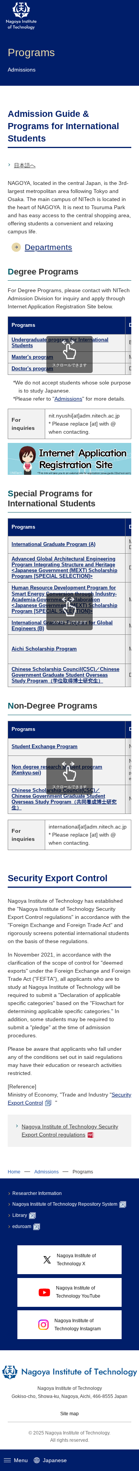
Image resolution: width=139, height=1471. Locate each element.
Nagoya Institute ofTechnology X (76, 1259)
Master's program (32, 357)
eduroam (21, 1226)
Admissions (68, 399)
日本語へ (25, 165)
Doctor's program (32, 368)
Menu (21, 1460)
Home (14, 1172)
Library (19, 1215)
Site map (69, 1413)
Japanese (55, 1460)
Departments (48, 247)
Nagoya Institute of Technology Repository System (64, 1204)
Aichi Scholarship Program (44, 649)
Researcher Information (37, 1193)
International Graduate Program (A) (53, 544)
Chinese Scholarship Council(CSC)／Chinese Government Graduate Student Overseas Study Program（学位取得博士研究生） (65, 675)
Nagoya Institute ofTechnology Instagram (77, 1324)
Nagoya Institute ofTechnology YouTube (78, 1292)
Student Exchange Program (45, 746)
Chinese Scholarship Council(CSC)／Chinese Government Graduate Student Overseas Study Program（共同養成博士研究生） (64, 799)
